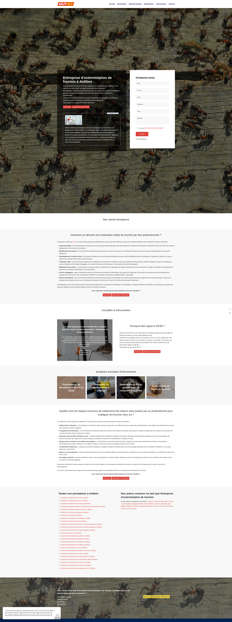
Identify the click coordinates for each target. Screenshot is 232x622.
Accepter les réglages (13, 614)
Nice (171, 506)
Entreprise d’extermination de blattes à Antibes (76, 562)
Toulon (150, 501)
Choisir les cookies (45, 614)
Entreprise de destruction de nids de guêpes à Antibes (78, 530)
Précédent (61, 340)
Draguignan (134, 504)
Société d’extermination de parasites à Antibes (75, 536)
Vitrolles (167, 506)
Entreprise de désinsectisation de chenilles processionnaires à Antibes (83, 506)
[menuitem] (112, 4)
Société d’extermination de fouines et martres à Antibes (78, 550)
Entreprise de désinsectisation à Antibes (73, 521)
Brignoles (164, 504)
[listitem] (230, 309)
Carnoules (136, 506)
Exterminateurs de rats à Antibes (71, 533)
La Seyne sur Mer (158, 501)
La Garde (157, 504)
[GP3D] (65, 4)
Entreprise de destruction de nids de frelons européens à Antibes (81, 524)
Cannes (123, 508)
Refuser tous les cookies (29, 614)
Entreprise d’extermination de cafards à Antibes (76, 565)
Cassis (162, 506)
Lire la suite (85, 353)
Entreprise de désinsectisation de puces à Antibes (77, 509)
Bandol (141, 504)
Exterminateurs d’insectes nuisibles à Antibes (75, 539)
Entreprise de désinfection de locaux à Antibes (75, 503)
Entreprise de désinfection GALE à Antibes (74, 500)
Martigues (149, 506)
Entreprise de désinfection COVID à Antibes (74, 498)
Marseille (142, 506)
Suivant (108, 340)
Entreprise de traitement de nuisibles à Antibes (75, 518)
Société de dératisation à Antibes (71, 515)
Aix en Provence (131, 508)
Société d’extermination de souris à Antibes (74, 553)
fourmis (74, 242)
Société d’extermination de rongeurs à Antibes (75, 545)
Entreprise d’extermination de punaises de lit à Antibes (78, 568)
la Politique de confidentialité (153, 128)
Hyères (166, 501)
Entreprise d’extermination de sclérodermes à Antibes (78, 556)
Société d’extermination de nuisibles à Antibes (75, 542)
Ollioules (129, 506)
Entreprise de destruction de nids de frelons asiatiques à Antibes (81, 527)
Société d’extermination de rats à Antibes (74, 548)
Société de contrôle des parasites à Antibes (75, 512)
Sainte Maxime (149, 504)
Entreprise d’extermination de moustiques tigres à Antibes (79, 559)
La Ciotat (156, 506)
